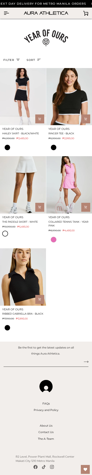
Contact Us (46, 432)
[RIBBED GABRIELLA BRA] (23, 277)
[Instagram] (52, 467)
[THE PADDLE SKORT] (23, 185)
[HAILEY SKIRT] (23, 96)
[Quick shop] (39, 118)
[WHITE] (5, 233)
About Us (46, 425)
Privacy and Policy (46, 410)
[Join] (84, 361)
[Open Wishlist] (85, 469)
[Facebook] (35, 467)
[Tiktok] (44, 467)
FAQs (46, 403)
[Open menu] (10, 13)
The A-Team (46, 438)
